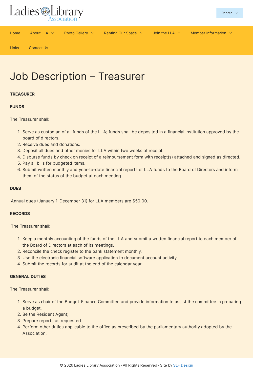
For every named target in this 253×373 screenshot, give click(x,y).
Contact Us (38, 47)
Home (15, 33)
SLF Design (183, 365)
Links (14, 47)
